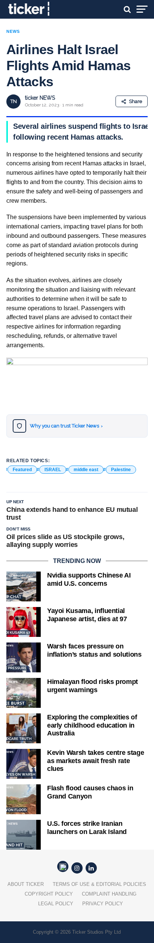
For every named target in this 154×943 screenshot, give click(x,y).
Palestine (121, 469)
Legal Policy (55, 903)
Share (135, 101)
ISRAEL (52, 469)
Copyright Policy (49, 894)
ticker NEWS (40, 98)
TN (13, 101)
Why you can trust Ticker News (66, 426)
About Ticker (25, 884)
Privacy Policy (102, 903)
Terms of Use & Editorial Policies (99, 884)
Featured (22, 469)
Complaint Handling (109, 894)
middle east (86, 469)
